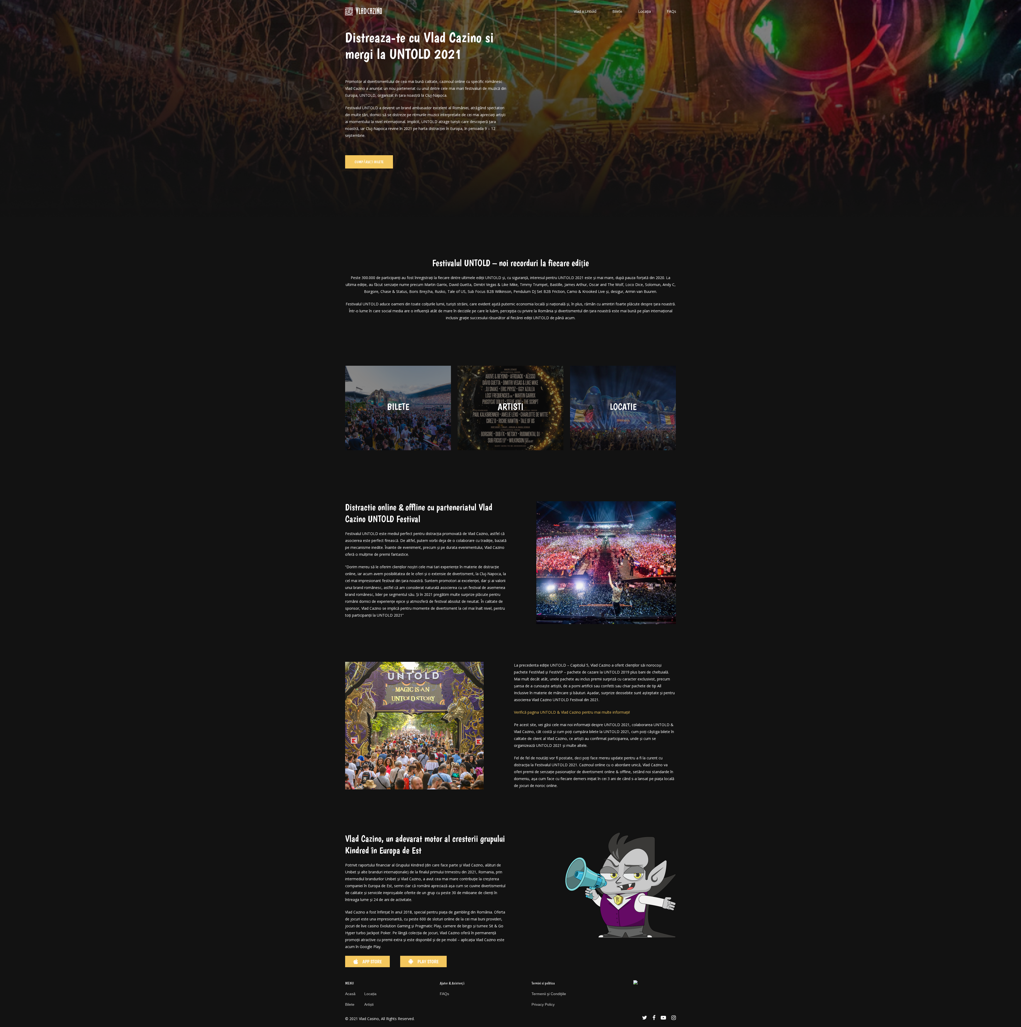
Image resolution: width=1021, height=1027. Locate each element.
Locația (370, 994)
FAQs (444, 994)
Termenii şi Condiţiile (549, 994)
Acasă (350, 994)
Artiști (369, 1004)
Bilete (349, 1004)
